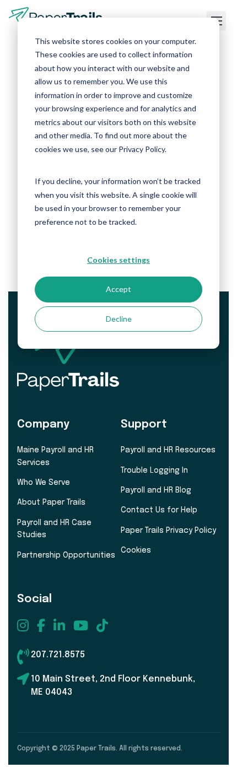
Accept (118, 289)
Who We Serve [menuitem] (43, 482)
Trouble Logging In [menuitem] (154, 470)
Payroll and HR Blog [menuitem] (156, 490)
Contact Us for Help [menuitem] (159, 510)
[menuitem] (23, 625)
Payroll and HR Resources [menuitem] (168, 450)
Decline (119, 318)
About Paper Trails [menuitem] (51, 502)
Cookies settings (118, 259)
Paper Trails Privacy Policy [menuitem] (168, 530)
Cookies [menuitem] (136, 550)
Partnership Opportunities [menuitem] (66, 555)
